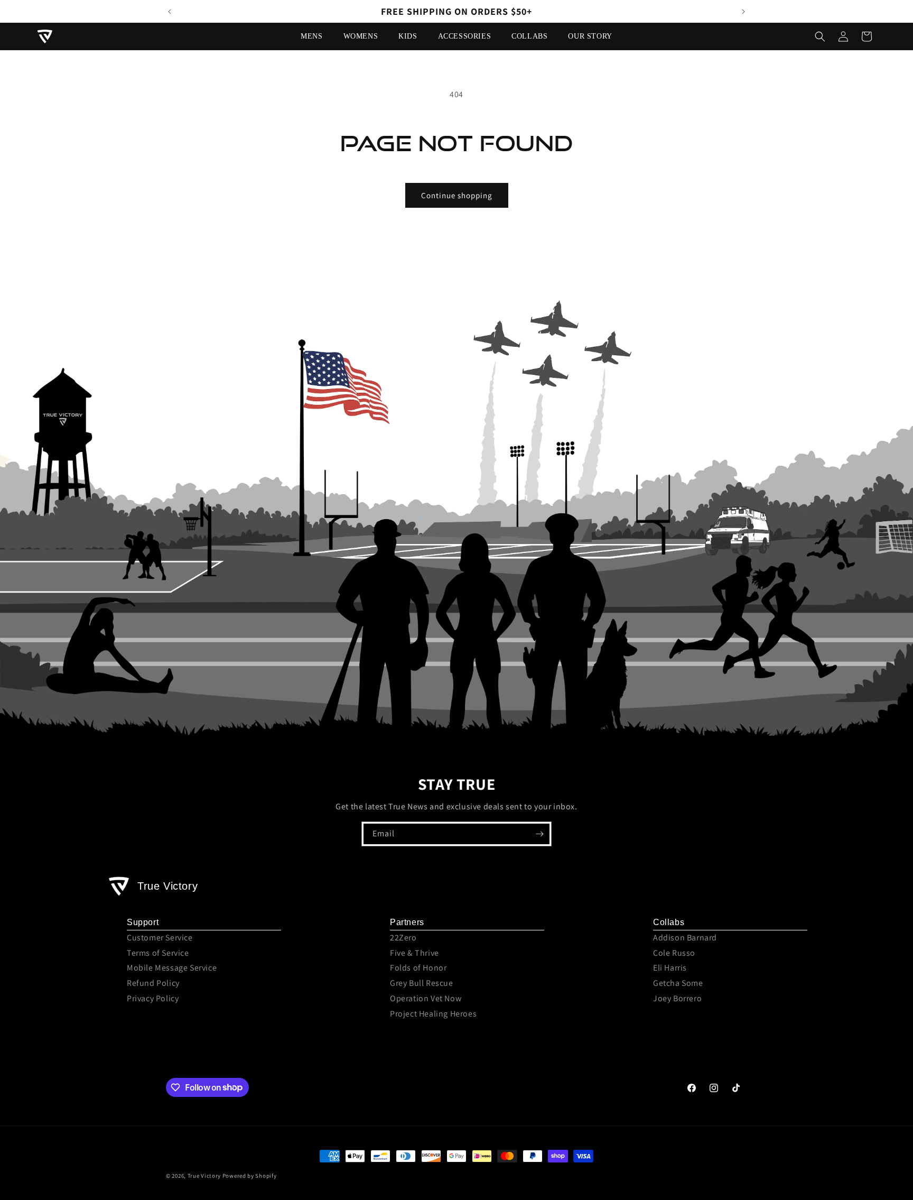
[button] (315, 36)
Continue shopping (456, 195)
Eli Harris (670, 967)
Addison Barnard (685, 937)
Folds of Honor (418, 967)
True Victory (204, 1175)
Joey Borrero (677, 998)
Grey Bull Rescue (421, 983)
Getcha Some (678, 983)
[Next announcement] (743, 12)
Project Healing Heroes (433, 1013)
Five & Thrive (414, 952)
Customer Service (160, 937)
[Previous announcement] (169, 12)
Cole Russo (674, 952)
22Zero (403, 937)
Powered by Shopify (249, 1175)
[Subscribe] (539, 833)
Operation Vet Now (425, 998)
